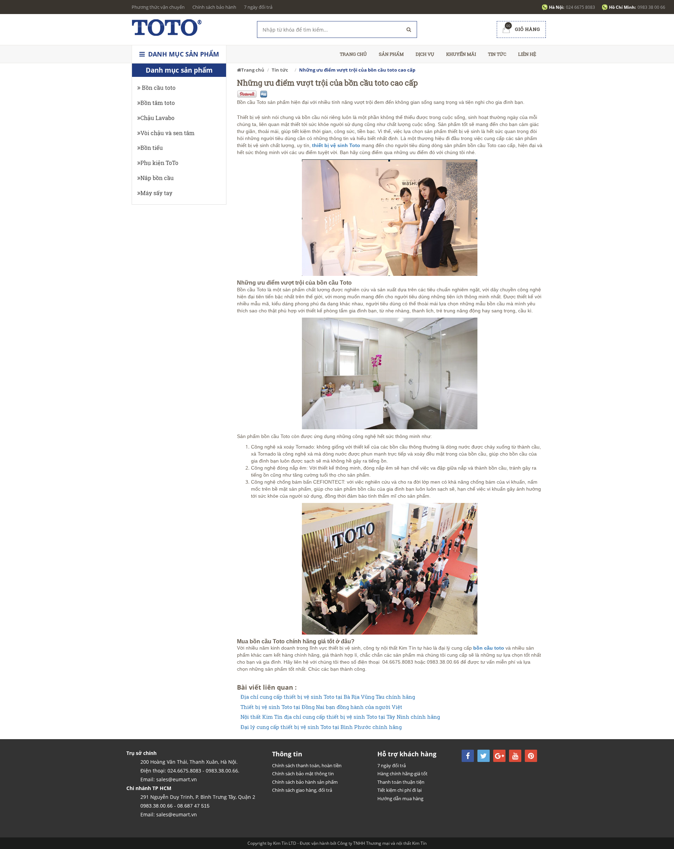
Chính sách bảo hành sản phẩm (305, 782)
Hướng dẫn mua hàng (400, 798)
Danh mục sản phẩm (182, 54)
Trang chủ (353, 54)
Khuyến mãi (461, 54)
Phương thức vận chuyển (158, 7)
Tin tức (497, 54)
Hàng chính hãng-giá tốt (402, 773)
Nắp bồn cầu (157, 177)
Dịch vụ (425, 54)
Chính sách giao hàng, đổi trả (302, 790)
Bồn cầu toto (158, 87)
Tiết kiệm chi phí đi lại (399, 790)
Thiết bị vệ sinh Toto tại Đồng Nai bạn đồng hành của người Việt (321, 707)
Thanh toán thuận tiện (400, 782)
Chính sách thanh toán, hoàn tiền (307, 765)
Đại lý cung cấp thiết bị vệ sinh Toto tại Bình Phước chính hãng (321, 727)
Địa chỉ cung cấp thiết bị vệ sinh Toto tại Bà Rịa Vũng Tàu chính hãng (327, 697)
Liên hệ (527, 54)
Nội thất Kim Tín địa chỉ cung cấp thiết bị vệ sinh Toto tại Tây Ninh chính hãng (340, 717)
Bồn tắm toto (157, 102)
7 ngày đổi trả (258, 7)
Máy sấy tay (156, 193)
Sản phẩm (391, 54)
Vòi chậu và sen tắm (167, 133)
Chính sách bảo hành (214, 7)
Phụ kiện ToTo (159, 162)
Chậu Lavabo (157, 117)
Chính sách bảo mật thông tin (303, 773)
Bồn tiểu (151, 147)
